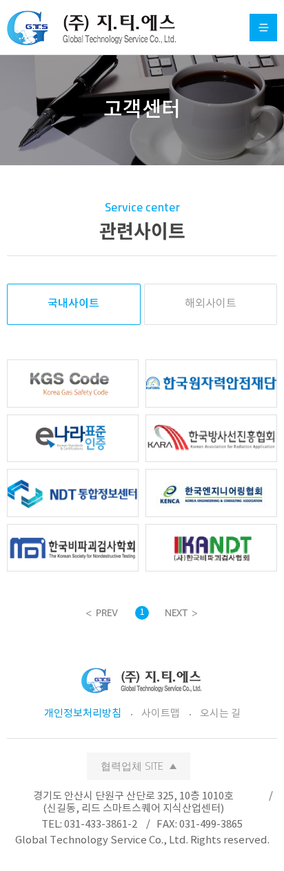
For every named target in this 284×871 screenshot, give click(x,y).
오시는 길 (220, 714)
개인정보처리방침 (82, 714)
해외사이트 (210, 303)
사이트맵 (160, 714)
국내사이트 (73, 303)
